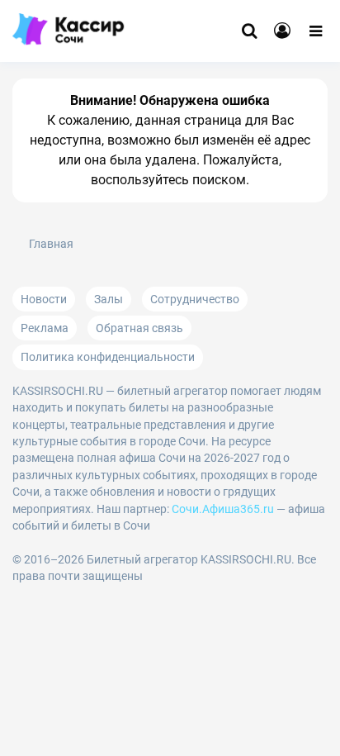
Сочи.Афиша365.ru (223, 509)
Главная (51, 244)
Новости (44, 299)
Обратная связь (139, 328)
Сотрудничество (194, 299)
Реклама (44, 328)
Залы (108, 299)
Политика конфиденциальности (108, 357)
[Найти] (249, 31)
